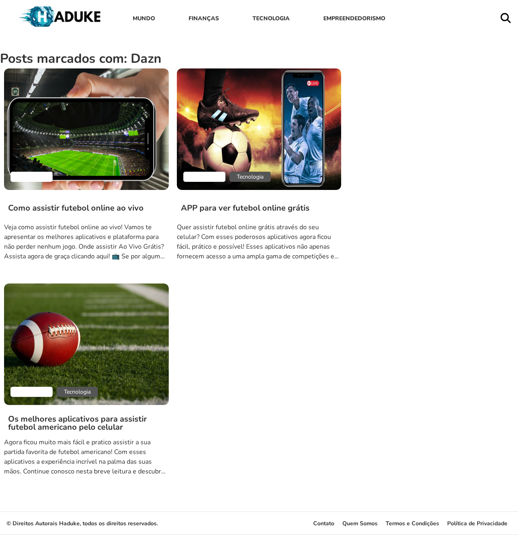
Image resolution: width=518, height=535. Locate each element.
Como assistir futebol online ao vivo (76, 208)
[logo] (61, 24)
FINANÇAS (204, 18)
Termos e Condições (412, 523)
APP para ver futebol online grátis (245, 208)
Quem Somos (360, 523)
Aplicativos (31, 177)
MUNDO (144, 18)
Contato (323, 523)
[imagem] (86, 129)
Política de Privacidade (477, 523)
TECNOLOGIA (271, 18)
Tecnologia (250, 177)
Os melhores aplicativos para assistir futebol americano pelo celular (77, 423)
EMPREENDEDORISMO (354, 18)
